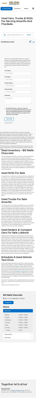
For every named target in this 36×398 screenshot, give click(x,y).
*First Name (7, 70)
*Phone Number (8, 89)
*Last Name (7, 76)
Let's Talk (9, 119)
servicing (24, 271)
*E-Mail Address (8, 83)
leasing (18, 271)
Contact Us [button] (8, 302)
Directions (17, 8)
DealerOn (13, 390)
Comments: (7, 95)
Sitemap (18, 390)
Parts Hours (7, 337)
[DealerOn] (5, 388)
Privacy (23, 390)
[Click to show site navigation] (33, 8)
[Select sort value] (33, 42)
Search (29, 34)
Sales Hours (7, 310)
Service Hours (8, 334)
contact (16, 266)
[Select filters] (30, 42)
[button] (6, 8)
